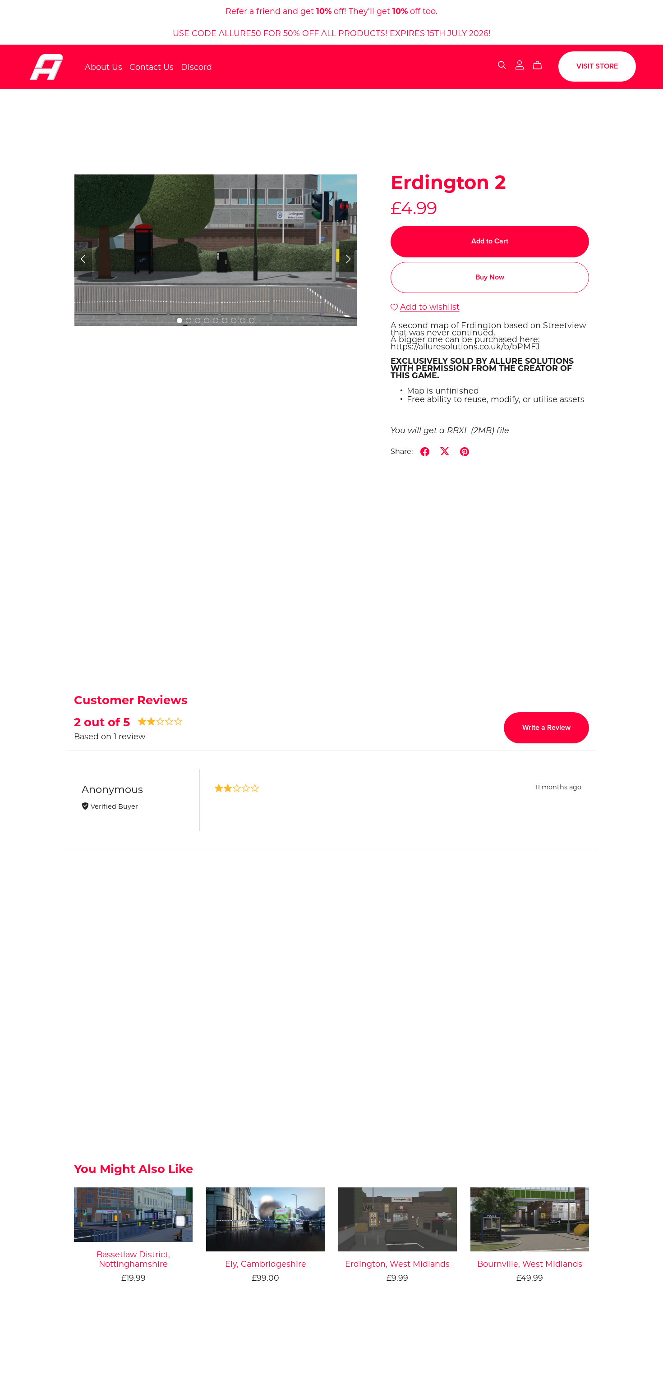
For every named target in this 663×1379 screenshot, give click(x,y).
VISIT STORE (597, 66)
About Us (103, 66)
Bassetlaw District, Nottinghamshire (133, 1259)
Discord (196, 66)
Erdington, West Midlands (397, 1264)
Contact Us (151, 66)
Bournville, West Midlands (529, 1264)
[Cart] (541, 65)
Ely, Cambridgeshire (265, 1264)
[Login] (519, 64)
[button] (83, 259)
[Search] (502, 65)
